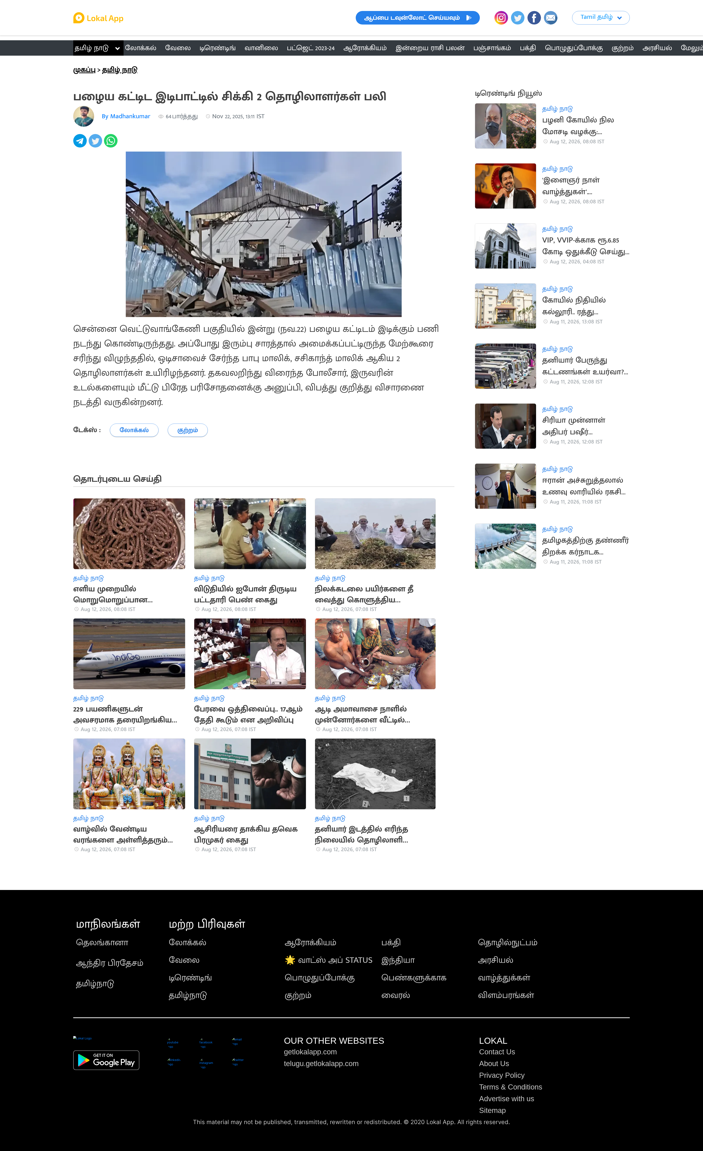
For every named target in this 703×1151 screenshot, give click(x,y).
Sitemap (492, 1110)
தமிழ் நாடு (92, 48)
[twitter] (96, 143)
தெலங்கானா (102, 942)
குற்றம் (298, 995)
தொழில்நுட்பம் (508, 942)
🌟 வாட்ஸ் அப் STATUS (329, 960)
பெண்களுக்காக (414, 978)
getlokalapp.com (310, 1052)
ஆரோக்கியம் (310, 942)
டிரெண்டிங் (190, 978)
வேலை (184, 960)
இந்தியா (398, 960)
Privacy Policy (502, 1075)
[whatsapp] (111, 143)
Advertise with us (506, 1099)
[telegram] (81, 143)
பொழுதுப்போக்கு (320, 978)
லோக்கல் (187, 942)
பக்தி (391, 942)
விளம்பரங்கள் (506, 995)
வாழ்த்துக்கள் (504, 978)
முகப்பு (84, 70)
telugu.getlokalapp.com (321, 1063)
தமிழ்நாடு (95, 983)
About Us (494, 1063)
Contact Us (497, 1052)
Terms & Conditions (510, 1087)
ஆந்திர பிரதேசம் (110, 963)
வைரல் (395, 995)
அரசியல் (495, 960)
